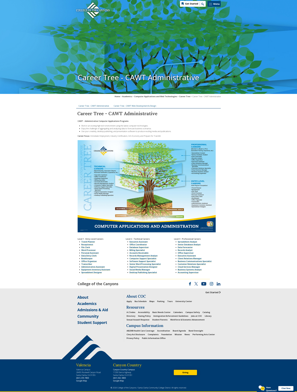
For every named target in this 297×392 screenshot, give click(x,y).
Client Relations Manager (190, 258)
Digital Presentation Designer (143, 267)
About (82, 297)
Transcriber (86, 264)
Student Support (92, 322)
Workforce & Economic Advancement (187, 319)
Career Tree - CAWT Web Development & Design (135, 106)
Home (117, 96)
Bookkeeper (87, 258)
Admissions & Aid (92, 309)
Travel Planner (88, 241)
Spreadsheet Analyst (187, 241)
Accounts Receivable (138, 253)
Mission (178, 334)
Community (88, 316)
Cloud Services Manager (189, 267)
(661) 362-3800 (119, 378)
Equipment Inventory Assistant (95, 269)
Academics (127, 96)
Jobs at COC (196, 316)
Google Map (81, 380)
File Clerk (85, 247)
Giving (185, 372)
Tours (170, 301)
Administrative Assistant (93, 267)
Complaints (153, 334)
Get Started (191, 3)
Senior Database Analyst (189, 244)
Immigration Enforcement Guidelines (170, 316)
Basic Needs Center (161, 312)
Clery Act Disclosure (136, 334)
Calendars (178, 312)
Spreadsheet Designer (91, 272)
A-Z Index (131, 312)
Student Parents (160, 319)
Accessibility (144, 312)
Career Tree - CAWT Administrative (94, 106)
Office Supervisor (186, 253)
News (187, 334)
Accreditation (163, 330)
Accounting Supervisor (188, 272)
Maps (151, 301)
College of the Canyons (97, 283)
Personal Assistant (90, 253)
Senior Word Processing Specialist (145, 264)
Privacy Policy (133, 338)
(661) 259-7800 (82, 378)
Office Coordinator (138, 244)
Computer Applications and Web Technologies (155, 96)
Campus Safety (193, 312)
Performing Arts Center (204, 334)
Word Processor (88, 250)
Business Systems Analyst (190, 269)
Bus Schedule (141, 301)
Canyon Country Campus (124, 369)
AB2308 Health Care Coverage (140, 330)
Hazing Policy (144, 316)
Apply (129, 301)
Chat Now (285, 388)
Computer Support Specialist (142, 258)
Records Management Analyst (143, 255)
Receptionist (87, 244)
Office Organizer (89, 261)
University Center (183, 301)
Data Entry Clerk (89, 255)
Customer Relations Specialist (192, 264)
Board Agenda (179, 330)
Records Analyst (185, 250)
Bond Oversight (196, 330)
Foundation (166, 334)
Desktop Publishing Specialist (143, 272)
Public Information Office (154, 338)
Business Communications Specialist (195, 261)
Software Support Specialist (142, 261)
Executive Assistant (138, 241)
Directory (131, 316)
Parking (161, 301)
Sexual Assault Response (138, 319)
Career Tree (184, 96)
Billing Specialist (137, 250)
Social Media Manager (139, 269)
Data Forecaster (185, 247)
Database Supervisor (139, 247)
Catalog (206, 312)
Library (208, 316)
